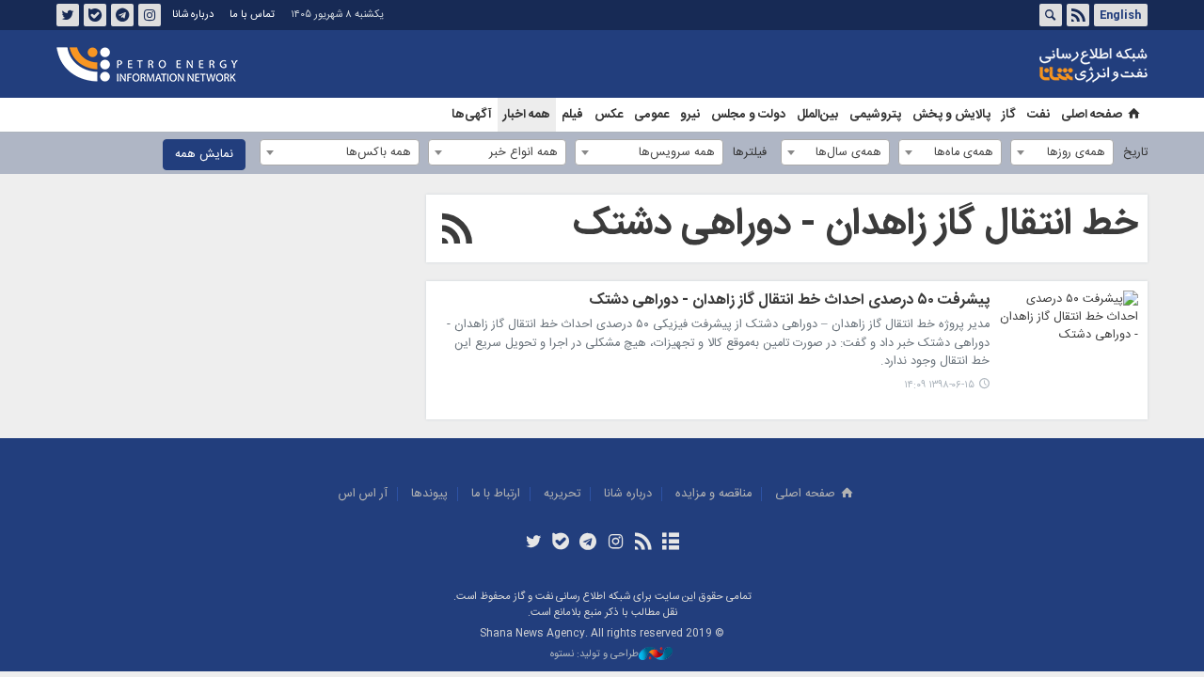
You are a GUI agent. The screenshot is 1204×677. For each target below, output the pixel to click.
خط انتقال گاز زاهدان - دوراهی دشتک (855, 225)
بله (95, 15)
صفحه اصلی (1091, 114)
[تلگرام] (588, 543)
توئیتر (67, 15)
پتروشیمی (875, 114)
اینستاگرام (149, 15)
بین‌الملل (817, 114)
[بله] (561, 543)
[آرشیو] (670, 543)
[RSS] (457, 232)
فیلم (572, 114)
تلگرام (122, 15)
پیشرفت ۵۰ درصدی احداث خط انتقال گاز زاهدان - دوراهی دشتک (789, 302)
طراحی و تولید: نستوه (594, 655)
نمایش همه (204, 155)
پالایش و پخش (951, 114)
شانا (1029, 65)
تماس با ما (252, 15)
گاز (1009, 114)
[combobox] (1062, 152)
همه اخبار (526, 114)
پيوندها (429, 494)
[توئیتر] (533, 543)
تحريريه (562, 494)
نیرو (690, 114)
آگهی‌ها (472, 114)
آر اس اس (363, 494)
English (1120, 15)
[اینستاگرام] (615, 543)
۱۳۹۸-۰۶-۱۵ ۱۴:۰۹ (939, 385)
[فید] (643, 543)
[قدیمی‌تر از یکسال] (1067, 338)
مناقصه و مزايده (713, 494)
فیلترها (750, 153)
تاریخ (1135, 153)
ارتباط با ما (495, 494)
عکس (608, 114)
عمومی (651, 114)
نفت (1038, 114)
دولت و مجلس (748, 114)
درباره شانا (193, 15)
